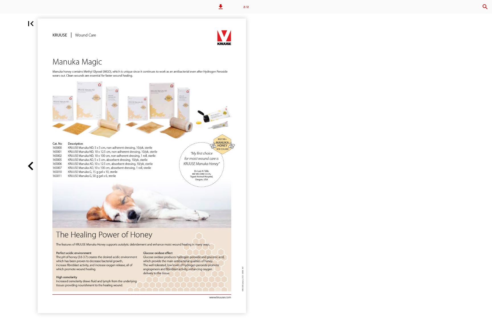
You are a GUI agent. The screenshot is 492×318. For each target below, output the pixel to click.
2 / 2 (246, 7)
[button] (220, 7)
